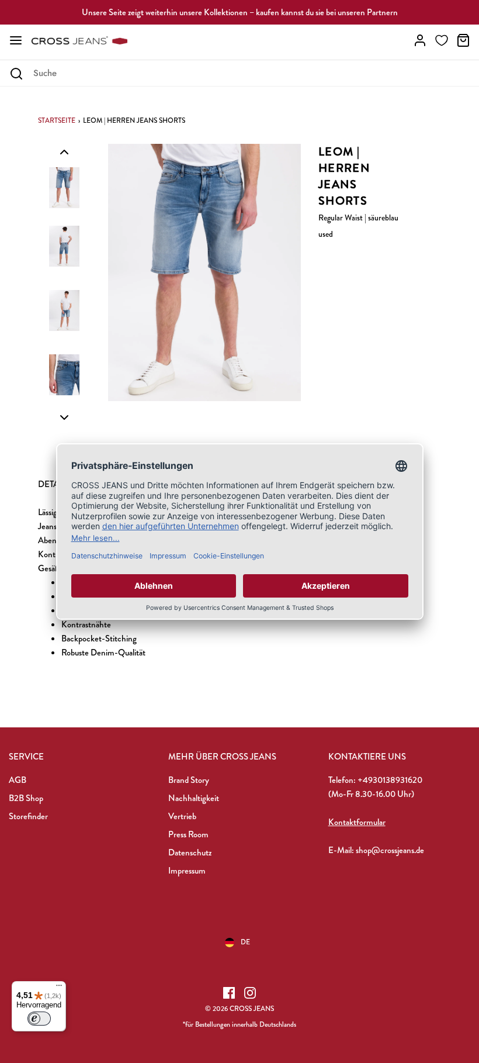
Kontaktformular (357, 822)
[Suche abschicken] (16, 73)
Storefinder (28, 816)
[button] (64, 151)
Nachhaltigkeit (193, 798)
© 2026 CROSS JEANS (239, 1008)
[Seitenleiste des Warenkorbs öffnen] (463, 40)
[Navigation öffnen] (16, 40)
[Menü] (59, 988)
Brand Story (188, 780)
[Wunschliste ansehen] (441, 40)
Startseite (56, 120)
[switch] (39, 1019)
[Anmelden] (420, 40)
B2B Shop (26, 798)
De (245, 942)
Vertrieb (182, 816)
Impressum (187, 870)
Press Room (188, 834)
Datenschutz (189, 852)
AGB (17, 780)
